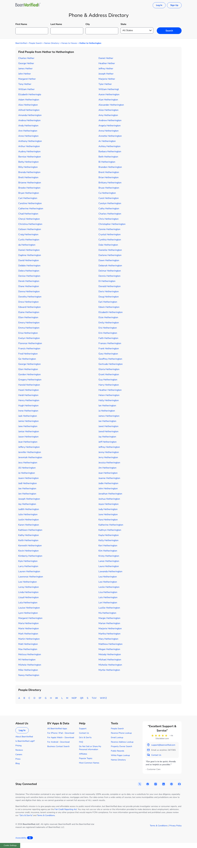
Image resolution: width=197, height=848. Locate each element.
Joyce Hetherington (108, 504)
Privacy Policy (175, 825)
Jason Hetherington (28, 436)
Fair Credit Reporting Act (66, 809)
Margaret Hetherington (30, 618)
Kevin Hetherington (28, 550)
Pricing (18, 745)
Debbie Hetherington (29, 265)
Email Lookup (117, 737)
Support (82, 728)
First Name (21, 24)
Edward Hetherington (29, 307)
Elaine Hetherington (28, 312)
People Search (35, 43)
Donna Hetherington (29, 291)
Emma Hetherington (28, 327)
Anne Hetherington (28, 136)
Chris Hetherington (108, 218)
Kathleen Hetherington (30, 530)
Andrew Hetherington (109, 120)
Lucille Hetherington (109, 607)
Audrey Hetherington (29, 151)
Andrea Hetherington (29, 120)
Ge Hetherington (27, 358)
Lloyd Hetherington (28, 597)
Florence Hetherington (30, 343)
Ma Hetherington (107, 613)
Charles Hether (26, 58)
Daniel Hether (105, 58)
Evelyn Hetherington (29, 338)
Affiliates (83, 754)
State (123, 24)
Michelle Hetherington (110, 664)
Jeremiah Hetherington (30, 457)
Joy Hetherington (27, 504)
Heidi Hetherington (28, 395)
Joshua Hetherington (109, 498)
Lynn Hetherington (28, 613)
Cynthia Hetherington (109, 239)
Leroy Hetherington (28, 587)
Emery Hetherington (29, 322)
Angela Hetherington (109, 125)
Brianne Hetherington (29, 182)
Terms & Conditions (46, 815)
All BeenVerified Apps (57, 728)
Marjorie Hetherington (110, 628)
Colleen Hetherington (29, 229)
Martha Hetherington (109, 633)
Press (17, 759)
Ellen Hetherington (28, 317)
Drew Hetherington (28, 301)
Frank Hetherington (108, 348)
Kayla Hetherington (108, 535)
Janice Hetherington (28, 431)
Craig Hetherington (28, 234)
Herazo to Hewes (69, 43)
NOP (74, 698)
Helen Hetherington (108, 395)
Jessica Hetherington (109, 462)
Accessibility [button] (20, 837)
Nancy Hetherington (28, 675)
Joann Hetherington (28, 478)
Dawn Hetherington (108, 260)
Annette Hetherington (110, 136)
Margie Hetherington (109, 618)
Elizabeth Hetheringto (29, 94)
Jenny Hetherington (108, 452)
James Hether (25, 68)
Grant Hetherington (108, 374)
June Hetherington (108, 514)
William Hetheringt (108, 89)
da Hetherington (26, 244)
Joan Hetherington (108, 473)
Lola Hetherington (27, 602)
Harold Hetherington (29, 384)
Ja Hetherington (106, 410)
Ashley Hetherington (109, 146)
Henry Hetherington (28, 400)
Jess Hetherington (27, 462)
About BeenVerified (24, 736)
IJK (56, 698)
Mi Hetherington (26, 659)
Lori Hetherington (107, 602)
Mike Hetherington (28, 670)
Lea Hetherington (107, 576)
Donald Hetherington (109, 286)
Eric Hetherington (107, 327)
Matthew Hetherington (110, 644)
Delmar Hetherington (109, 270)
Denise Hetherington (29, 276)
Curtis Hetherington (28, 239)
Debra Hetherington (28, 270)
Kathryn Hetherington (109, 530)
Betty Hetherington (28, 161)
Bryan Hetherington (28, 193)
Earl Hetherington (107, 301)
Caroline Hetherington (30, 203)
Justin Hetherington (28, 519)
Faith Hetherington (108, 338)
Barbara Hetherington (109, 151)
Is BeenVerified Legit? (25, 741)
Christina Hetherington (30, 224)
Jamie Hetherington (28, 421)
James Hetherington (108, 416)
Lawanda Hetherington (110, 571)
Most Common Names (89, 762)
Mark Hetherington (28, 633)
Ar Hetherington (107, 141)
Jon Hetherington (27, 493)
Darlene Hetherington (109, 255)
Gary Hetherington (108, 353)
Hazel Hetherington (28, 390)
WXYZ (103, 698)
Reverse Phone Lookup (121, 733)
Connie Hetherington (109, 229)
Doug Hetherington (108, 296)
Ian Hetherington (107, 405)
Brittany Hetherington (109, 182)
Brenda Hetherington (29, 172)
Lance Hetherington (108, 561)
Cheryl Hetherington (29, 218)
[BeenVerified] (27, 5)
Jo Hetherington (26, 473)
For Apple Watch (55, 737)
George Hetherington (29, 364)
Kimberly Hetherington (30, 556)
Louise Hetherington (29, 607)
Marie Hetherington (28, 628)
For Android (52, 742)
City (88, 24)
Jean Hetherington (27, 441)
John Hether (24, 73)
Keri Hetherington (107, 545)
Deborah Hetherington (110, 265)
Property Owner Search (121, 746)
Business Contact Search (58, 746)
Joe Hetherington (27, 488)
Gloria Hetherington (108, 369)
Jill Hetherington (27, 467)
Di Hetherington (106, 281)
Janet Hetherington (108, 426)
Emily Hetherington (108, 322)
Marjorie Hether (106, 79)
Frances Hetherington (109, 343)
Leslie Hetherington (108, 587)
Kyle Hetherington (27, 561)
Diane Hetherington (28, 286)
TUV (94, 698)
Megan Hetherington (109, 649)
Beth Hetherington (108, 156)
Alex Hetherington (28, 104)
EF (40, 698)
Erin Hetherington (107, 333)
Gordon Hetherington (29, 374)
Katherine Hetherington (110, 524)
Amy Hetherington (108, 115)
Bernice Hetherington (29, 156)
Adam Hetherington (28, 99)
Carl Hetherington (27, 198)
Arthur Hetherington (29, 146)
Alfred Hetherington (29, 110)
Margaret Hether (27, 79)
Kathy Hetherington (28, 535)
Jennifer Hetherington (29, 452)
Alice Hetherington (108, 110)
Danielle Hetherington (110, 250)
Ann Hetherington (27, 130)
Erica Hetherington (28, 333)
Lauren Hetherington (29, 571)
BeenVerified (21, 43)
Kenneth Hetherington (30, 545)
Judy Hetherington (108, 509)
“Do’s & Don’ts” (26, 815)
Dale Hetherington (108, 244)
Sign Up (174, 5)
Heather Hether (106, 63)
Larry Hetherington (28, 566)
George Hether (26, 63)
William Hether (26, 89)
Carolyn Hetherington (109, 203)
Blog (17, 763)
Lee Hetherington (27, 581)
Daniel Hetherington (29, 250)
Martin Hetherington (29, 638)
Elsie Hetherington (108, 317)
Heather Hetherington (110, 390)
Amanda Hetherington (30, 115)
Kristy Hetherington (108, 556)
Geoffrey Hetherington (110, 358)
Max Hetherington (27, 649)
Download (69, 733)
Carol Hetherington (108, 198)
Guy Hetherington (107, 379)
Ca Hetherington (107, 193)
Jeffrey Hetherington (109, 447)
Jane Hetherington (27, 426)
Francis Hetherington (29, 348)
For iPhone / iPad (55, 733)
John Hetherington (108, 488)
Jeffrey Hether (105, 68)
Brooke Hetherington (29, 187)
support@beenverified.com (163, 745)
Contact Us (84, 733)
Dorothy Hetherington (29, 296)
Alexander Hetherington (111, 104)
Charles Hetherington (109, 213)
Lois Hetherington (107, 597)
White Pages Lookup (120, 755)
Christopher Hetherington (111, 224)
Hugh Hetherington (28, 405)
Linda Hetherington (28, 592)
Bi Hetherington (106, 161)
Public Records (117, 750)
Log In (159, 5)
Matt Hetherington (28, 644)
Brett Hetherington (28, 177)
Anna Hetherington (108, 130)
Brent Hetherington (108, 172)
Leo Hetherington (107, 581)
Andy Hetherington (28, 125)
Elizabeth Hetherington (110, 312)
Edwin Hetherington (108, 307)
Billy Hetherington (28, 167)
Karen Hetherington (28, 524)
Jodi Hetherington (27, 483)
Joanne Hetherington (109, 478)
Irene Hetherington (28, 410)
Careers (18, 754)
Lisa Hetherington (107, 592)
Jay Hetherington (107, 436)
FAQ (81, 742)
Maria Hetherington (28, 623)
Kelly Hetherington (108, 540)
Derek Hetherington (28, 281)
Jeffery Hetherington (29, 447)
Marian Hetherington (109, 623)
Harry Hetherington (108, 384)
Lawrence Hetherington (30, 576)
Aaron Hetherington (108, 94)
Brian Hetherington (108, 177)
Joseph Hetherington (29, 498)
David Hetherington (28, 260)
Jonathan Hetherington (110, 493)
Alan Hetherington (108, 99)
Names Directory (51, 43)
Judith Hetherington (28, 509)
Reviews (19, 750)
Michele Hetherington (29, 664)
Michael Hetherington (109, 659)
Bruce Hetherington (108, 187)
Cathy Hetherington (108, 208)
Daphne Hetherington (29, 255)
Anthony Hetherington (30, 141)
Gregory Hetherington (29, 379)
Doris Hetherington (108, 291)
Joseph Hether (105, 73)
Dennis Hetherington (109, 276)
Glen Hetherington (28, 369)
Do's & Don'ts (85, 737)
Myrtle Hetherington (109, 670)
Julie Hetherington (27, 514)
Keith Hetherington (28, 540)
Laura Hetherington (108, 566)
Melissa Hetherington (29, 654)
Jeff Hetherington (107, 441)
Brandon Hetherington (110, 167)
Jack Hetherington (27, 416)
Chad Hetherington (28, 213)
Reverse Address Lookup (122, 742)
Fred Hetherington (28, 353)
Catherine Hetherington (30, 208)
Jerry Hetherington (108, 457)
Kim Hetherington (107, 550)
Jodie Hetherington (108, 483)
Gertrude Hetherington (110, 364)
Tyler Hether (105, 84)
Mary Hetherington (108, 638)
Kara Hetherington (108, 519)
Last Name (56, 24)
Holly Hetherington (108, 400)
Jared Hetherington (108, 431)
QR (81, 698)
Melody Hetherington (109, 654)
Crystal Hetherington (109, 234)
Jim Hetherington (107, 467)
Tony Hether (24, 84)
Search (169, 30)
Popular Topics (85, 758)
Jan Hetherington (107, 421)
